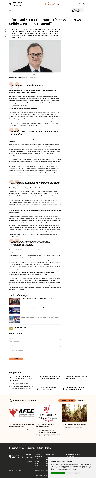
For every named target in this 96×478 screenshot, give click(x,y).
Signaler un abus (39, 470)
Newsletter (29, 461)
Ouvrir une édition (39, 459)
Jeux (47, 468)
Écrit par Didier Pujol (15, 77)
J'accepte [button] (54, 473)
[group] (82, 10)
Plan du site (39, 475)
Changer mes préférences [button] (73, 473)
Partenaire (37, 461)
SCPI (47, 459)
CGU (36, 468)
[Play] (82, 10)
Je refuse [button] (62, 473)
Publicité (37, 463)
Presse (36, 465)
